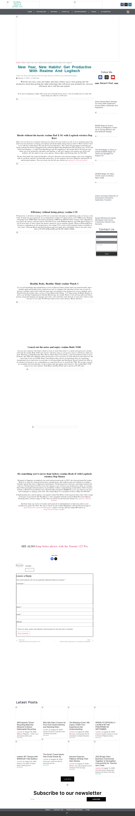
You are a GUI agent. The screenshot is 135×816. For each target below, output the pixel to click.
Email (18, 614)
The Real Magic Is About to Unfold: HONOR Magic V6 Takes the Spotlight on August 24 (105, 153)
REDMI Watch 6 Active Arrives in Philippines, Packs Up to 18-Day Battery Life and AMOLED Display (106, 129)
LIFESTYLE (65, 11)
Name (19, 607)
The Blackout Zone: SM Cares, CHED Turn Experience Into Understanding (79, 725)
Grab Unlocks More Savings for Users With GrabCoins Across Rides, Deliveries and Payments (106, 105)
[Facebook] (100, 77)
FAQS (88, 810)
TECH (24, 63)
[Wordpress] (130, 4)
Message (99, 242)
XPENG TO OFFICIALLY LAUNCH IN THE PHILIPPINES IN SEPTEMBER (105, 725)
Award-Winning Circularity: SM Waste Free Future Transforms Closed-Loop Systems (105, 221)
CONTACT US (58, 810)
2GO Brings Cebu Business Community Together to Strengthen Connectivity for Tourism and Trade (106, 761)
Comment (20, 583)
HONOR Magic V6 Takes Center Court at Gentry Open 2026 (104, 176)
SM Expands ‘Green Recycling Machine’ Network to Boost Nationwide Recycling (26, 725)
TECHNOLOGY (41, 11)
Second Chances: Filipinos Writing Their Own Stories (78, 759)
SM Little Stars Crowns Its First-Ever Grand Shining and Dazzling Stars (54, 724)
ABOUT (48, 810)
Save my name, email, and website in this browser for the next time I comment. (45, 629)
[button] (128, 11)
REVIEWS (54, 11)
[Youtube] (113, 77)
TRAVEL (94, 11)
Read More (20, 737)
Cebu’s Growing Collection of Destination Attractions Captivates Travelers (106, 198)
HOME (29, 11)
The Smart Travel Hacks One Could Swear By (53, 755)
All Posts (29, 570)
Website (19, 621)
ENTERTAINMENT (80, 11)
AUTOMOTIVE (106, 11)
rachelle (19, 732)
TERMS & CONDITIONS (74, 810)
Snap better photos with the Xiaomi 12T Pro (62, 546)
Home (18, 63)
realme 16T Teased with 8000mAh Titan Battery (27, 758)
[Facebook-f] (122, 4)
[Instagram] (126, 4)
